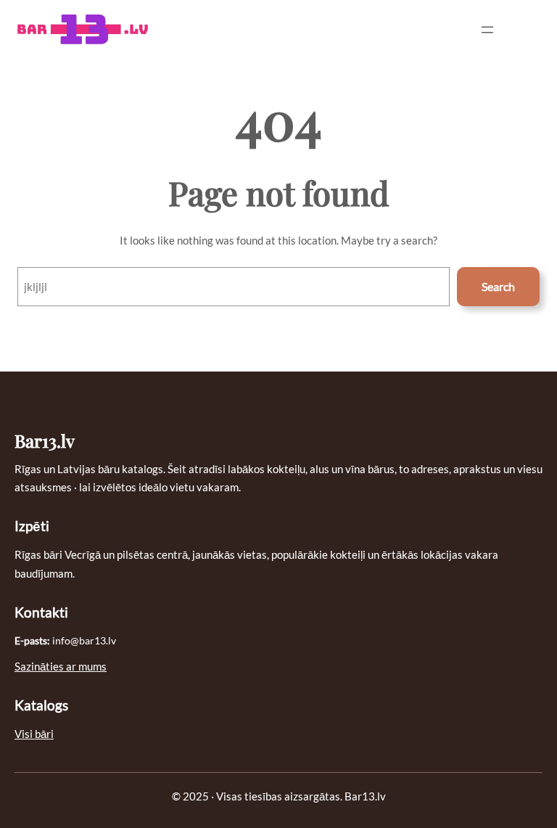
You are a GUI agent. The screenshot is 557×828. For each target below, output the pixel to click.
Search (498, 286)
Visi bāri (34, 733)
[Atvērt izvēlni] (487, 29)
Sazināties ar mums (61, 666)
